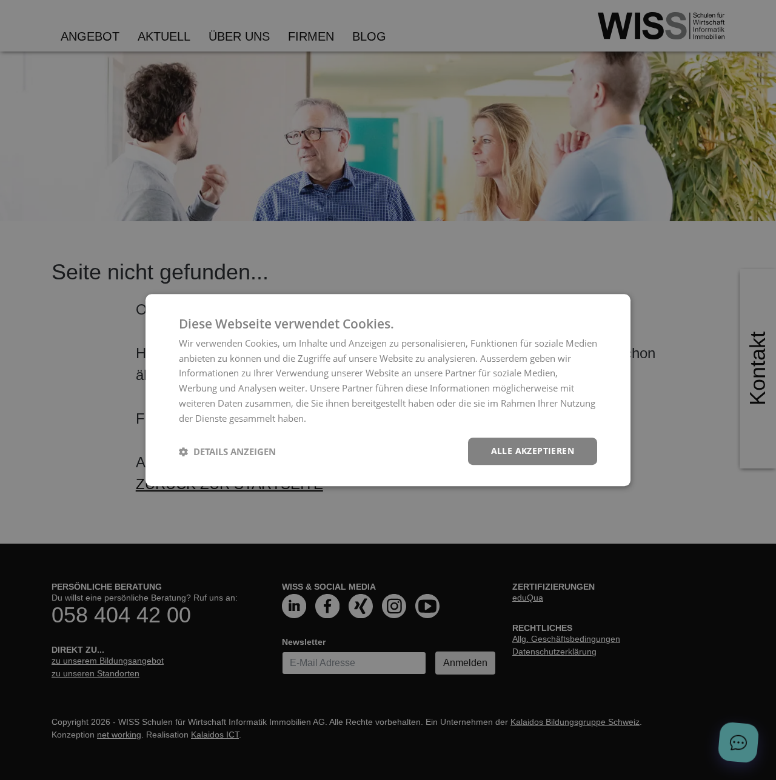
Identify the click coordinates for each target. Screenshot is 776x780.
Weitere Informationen (356, 418)
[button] (227, 451)
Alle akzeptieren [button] (532, 451)
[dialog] (388, 390)
